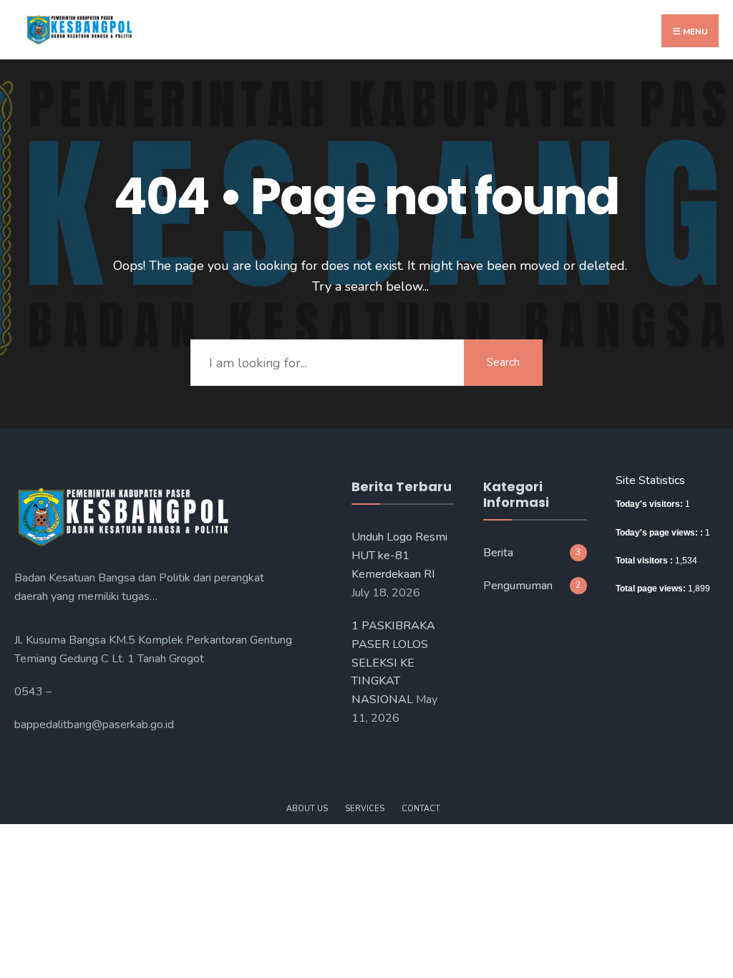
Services (364, 808)
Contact (421, 808)
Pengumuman (518, 586)
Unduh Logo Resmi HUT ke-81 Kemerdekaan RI (399, 555)
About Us (307, 808)
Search (503, 362)
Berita (498, 553)
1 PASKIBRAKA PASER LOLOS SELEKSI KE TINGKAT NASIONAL (393, 663)
